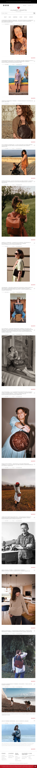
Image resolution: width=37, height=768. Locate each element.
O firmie (30, 758)
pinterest (8, 5)
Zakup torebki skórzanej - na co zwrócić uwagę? (15, 720)
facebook (4, 5)
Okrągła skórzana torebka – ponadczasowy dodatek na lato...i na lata (17, 101)
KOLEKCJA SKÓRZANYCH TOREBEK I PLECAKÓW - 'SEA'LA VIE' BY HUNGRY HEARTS (17, 684)
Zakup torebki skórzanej (11, 757)
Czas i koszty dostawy (24, 758)
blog (13, 24)
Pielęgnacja (10, 755)
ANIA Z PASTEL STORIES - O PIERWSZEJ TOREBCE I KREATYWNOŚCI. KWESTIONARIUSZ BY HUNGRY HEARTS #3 (16, 570)
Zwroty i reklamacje (4, 758)
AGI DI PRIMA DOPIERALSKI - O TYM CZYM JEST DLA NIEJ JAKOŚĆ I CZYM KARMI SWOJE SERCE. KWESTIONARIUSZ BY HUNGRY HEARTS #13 (17, 145)
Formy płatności (25, 756)
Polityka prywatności (4, 756)
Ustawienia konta (17, 759)
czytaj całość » (33, 57)
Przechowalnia (18, 760)
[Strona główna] (18, 9)
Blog (30, 757)
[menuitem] (5, 17)
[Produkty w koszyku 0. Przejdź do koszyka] (33, 5)
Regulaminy (4, 759)
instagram (6, 5)
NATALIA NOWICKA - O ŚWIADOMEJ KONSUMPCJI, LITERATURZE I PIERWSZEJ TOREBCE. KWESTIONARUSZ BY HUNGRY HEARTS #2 (17, 631)
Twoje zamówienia (17, 757)
